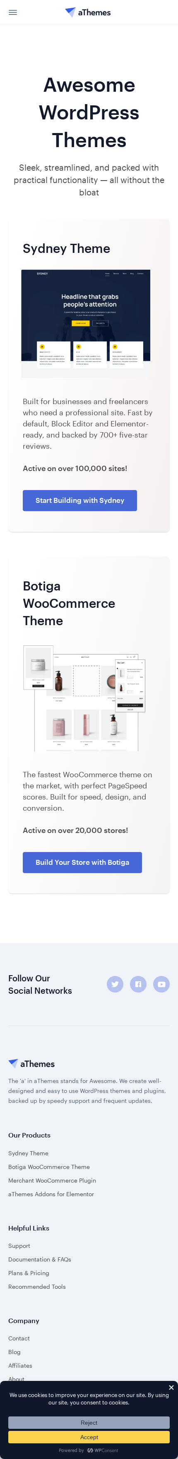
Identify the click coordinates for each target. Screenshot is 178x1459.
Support (19, 1245)
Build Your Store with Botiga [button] (82, 862)
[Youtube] (161, 984)
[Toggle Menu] (14, 12)
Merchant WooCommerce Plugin (52, 1180)
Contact (19, 1338)
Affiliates (20, 1365)
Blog (14, 1351)
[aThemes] (88, 12)
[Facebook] (138, 984)
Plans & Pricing (28, 1272)
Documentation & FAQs (39, 1259)
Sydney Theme (28, 1153)
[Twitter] (115, 984)
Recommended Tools (37, 1286)
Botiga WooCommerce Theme (49, 1166)
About (16, 1379)
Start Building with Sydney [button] (80, 500)
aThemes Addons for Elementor (51, 1193)
